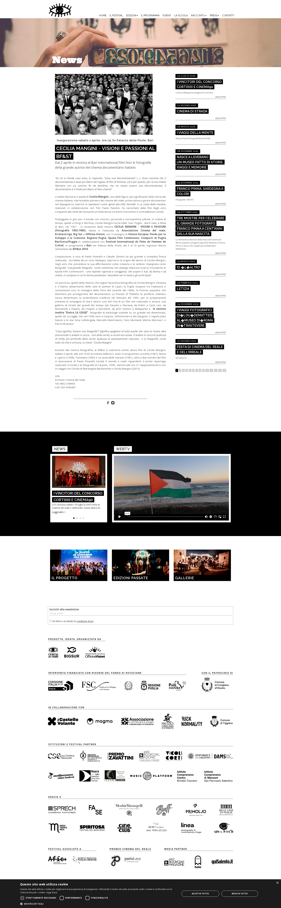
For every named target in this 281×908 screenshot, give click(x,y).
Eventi (167, 15)
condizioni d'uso (85, 621)
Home (103, 15)
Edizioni (131, 15)
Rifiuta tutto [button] (240, 893)
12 (216, 370)
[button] (97, 904)
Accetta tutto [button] (200, 893)
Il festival (116, 15)
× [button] (277, 883)
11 (211, 370)
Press (213, 15)
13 (220, 370)
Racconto (198, 15)
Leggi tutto (220, 97)
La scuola (181, 15)
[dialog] (140, 893)
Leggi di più (51, 892)
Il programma (150, 15)
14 (224, 370)
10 (207, 370)
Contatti (228, 15)
